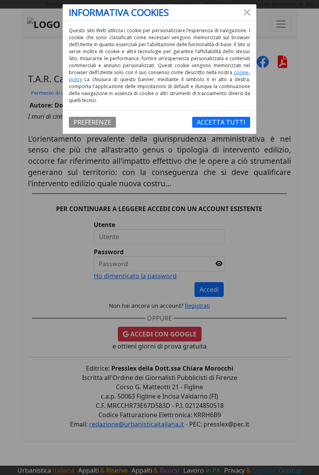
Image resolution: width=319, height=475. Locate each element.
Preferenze (92, 122)
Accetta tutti (221, 122)
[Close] (247, 12)
